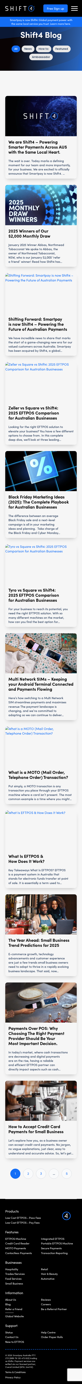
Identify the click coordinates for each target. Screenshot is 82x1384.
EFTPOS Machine (15, 1238)
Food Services (13, 1278)
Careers (46, 1304)
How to (44, 49)
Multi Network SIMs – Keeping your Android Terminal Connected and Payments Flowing (40, 684)
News (28, 49)
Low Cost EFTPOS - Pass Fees (23, 1217)
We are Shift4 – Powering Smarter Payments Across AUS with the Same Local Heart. (37, 146)
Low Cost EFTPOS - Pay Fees (22, 1222)
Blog (8, 1304)
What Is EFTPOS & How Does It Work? (26, 859)
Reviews (46, 1299)
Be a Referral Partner (54, 1309)
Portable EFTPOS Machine (57, 1243)
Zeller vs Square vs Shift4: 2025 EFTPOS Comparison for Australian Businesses (33, 412)
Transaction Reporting (54, 1253)
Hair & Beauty (49, 1273)
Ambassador (41, 57)
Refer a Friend (13, 1309)
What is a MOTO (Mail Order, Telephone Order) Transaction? (38, 775)
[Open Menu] (74, 8)
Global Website (14, 1316)
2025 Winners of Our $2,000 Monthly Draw (29, 233)
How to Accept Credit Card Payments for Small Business (35, 1129)
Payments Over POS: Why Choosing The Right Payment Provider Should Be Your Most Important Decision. (36, 1036)
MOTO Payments (15, 1248)
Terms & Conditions (15, 1372)
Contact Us (12, 1337)
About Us (10, 1299)
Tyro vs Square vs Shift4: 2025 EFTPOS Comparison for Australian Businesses (33, 595)
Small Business (14, 1283)
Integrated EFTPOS (52, 1238)
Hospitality (11, 1269)
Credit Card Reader (17, 1243)
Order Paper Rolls (52, 1337)
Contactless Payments (18, 1253)
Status (9, 1332)
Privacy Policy (13, 1377)
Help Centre (48, 1332)
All (15, 49)
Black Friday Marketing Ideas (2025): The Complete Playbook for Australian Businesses (38, 501)
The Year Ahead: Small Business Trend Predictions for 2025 (38, 943)
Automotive (47, 1278)
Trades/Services (15, 1273)
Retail (44, 1269)
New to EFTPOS (14, 1341)
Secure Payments (51, 1248)
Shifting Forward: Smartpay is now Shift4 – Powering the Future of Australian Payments (37, 324)
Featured (62, 49)
